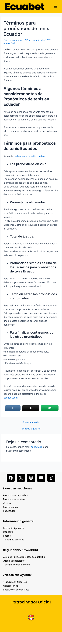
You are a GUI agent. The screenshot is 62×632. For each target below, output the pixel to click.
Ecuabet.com (10, 397)
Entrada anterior (31, 422)
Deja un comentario (13, 40)
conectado (36, 446)
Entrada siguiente (31, 429)
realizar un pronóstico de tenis (30, 156)
